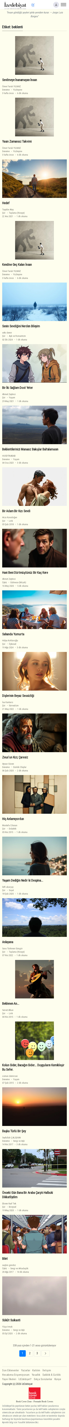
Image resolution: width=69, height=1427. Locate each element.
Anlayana (7, 942)
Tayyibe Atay (8, 209)
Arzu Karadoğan (9, 517)
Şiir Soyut (8, 890)
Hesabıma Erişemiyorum (16, 1374)
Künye (57, 1379)
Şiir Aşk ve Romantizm (14, 336)
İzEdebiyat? (25, 1379)
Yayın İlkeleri (9, 1379)
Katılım (36, 1370)
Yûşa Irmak (7, 1326)
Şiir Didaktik (9, 828)
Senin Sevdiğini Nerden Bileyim (21, 326)
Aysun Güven (8, 763)
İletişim (47, 1370)
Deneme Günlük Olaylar (14, 767)
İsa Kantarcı (7, 702)
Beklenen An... (10, 1003)
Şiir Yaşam (8, 397)
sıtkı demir (7, 332)
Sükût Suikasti (11, 1320)
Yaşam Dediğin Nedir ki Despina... (22, 880)
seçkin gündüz (9, 1265)
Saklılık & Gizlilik (52, 1374)
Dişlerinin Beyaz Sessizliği (18, 696)
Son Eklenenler (10, 1370)
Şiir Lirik (7, 520)
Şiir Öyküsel (9, 644)
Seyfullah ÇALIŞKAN (11, 1137)
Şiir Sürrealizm (10, 705)
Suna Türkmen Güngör (12, 948)
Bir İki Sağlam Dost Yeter (17, 388)
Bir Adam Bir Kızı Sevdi (16, 511)
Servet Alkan (7, 1010)
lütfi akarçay (7, 887)
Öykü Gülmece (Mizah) (14, 582)
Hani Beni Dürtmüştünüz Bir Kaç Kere (25, 572)
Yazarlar (25, 1370)
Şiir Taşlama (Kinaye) (13, 212)
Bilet (5, 1258)
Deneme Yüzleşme (12, 89)
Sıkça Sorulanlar (43, 1379)
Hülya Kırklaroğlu (10, 640)
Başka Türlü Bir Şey (14, 1131)
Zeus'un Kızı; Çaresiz (15, 757)
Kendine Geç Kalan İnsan (17, 264)
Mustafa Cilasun (9, 825)
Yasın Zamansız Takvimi (17, 141)
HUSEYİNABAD (9, 455)
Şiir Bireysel (9, 1206)
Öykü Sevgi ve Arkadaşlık (15, 1268)
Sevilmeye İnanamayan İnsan (19, 80)
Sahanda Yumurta (13, 634)
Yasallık (36, 1374)
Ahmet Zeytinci (9, 394)
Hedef (6, 203)
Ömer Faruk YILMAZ (11, 86)
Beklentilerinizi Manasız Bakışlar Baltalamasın (30, 449)
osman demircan (10, 1076)
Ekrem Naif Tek (9, 1203)
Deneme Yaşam (10, 459)
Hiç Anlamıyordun (13, 819)
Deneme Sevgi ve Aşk (13, 1141)
